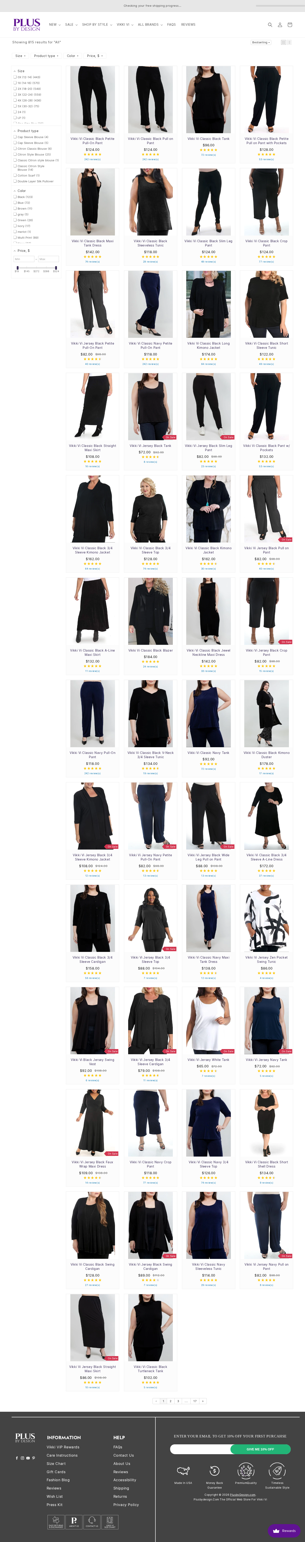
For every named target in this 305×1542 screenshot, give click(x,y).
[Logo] (25, 1445)
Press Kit (55, 1504)
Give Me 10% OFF (260, 1449)
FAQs (117, 1447)
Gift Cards (56, 1472)
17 (194, 1401)
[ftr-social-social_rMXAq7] (17, 1458)
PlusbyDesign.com (242, 1494)
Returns (120, 1496)
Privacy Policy (126, 1504)
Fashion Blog (58, 1480)
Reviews (54, 1488)
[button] (54, 24)
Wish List (55, 1496)
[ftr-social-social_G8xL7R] (22, 1458)
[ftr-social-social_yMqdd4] (33, 1458)
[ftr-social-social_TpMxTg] (28, 1458)
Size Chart (56, 1463)
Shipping (121, 1488)
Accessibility (124, 1480)
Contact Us (123, 1455)
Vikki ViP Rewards (63, 1447)
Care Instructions (62, 1455)
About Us (121, 1463)
